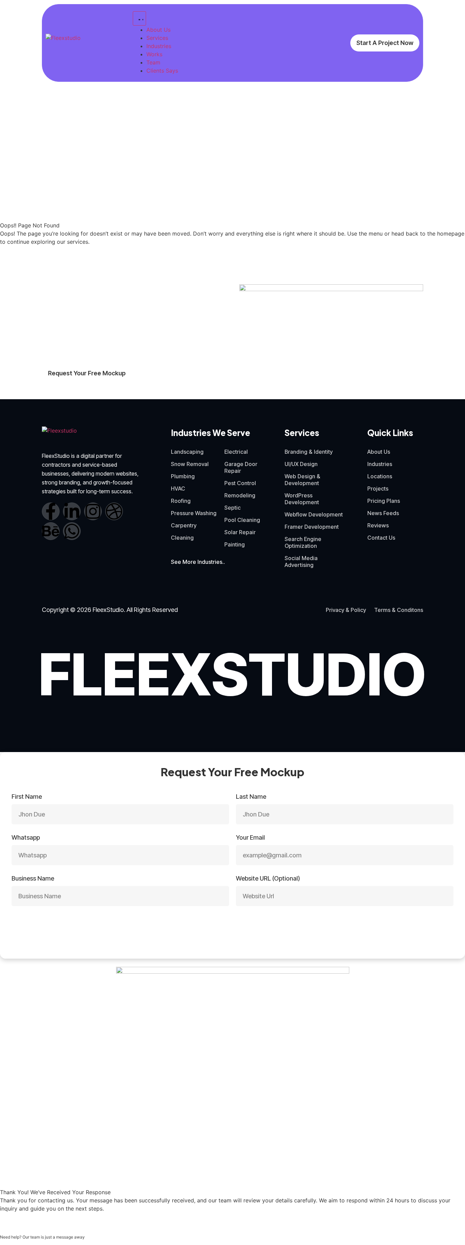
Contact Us (381, 537)
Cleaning (182, 537)
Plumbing (183, 476)
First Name (27, 797)
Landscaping (187, 451)
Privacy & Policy (346, 609)
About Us (378, 451)
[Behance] (51, 531)
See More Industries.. (198, 561)
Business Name (33, 878)
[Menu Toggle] (139, 18)
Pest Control (240, 483)
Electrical (236, 451)
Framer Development (312, 526)
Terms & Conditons (398, 609)
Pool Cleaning (242, 519)
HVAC (178, 488)
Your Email (250, 838)
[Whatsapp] (72, 531)
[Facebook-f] (51, 511)
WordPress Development (302, 499)
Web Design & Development (302, 479)
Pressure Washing (194, 513)
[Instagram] (93, 511)
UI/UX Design (301, 464)
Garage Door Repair (240, 467)
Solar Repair (240, 532)
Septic (232, 507)
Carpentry (183, 525)
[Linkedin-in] (72, 511)
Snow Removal (190, 464)
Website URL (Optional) (268, 878)
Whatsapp (26, 838)
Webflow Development (314, 514)
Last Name (251, 797)
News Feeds (383, 513)
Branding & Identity (309, 451)
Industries (379, 464)
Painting (234, 544)
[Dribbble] (114, 511)
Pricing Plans (383, 500)
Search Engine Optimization (303, 542)
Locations (379, 476)
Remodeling (239, 495)
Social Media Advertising (301, 561)
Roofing (181, 500)
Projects (377, 488)
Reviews (378, 525)
